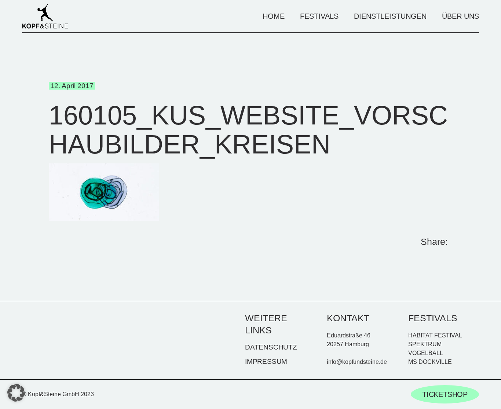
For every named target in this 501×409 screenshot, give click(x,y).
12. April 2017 (72, 86)
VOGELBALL (425, 353)
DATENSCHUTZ (271, 347)
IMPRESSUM (266, 361)
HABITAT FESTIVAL (435, 335)
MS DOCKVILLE (430, 362)
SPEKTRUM (425, 344)
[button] (16, 393)
